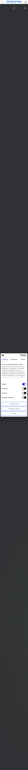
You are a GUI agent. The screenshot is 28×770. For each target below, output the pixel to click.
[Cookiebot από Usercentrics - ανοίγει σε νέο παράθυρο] (20, 355)
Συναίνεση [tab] (5, 359)
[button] (2, 2)
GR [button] (25, 8)
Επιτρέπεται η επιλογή (14, 408)
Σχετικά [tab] (23, 359)
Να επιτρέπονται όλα (14, 404)
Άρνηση (14, 413)
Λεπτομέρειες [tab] (14, 359)
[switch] (24, 388)
